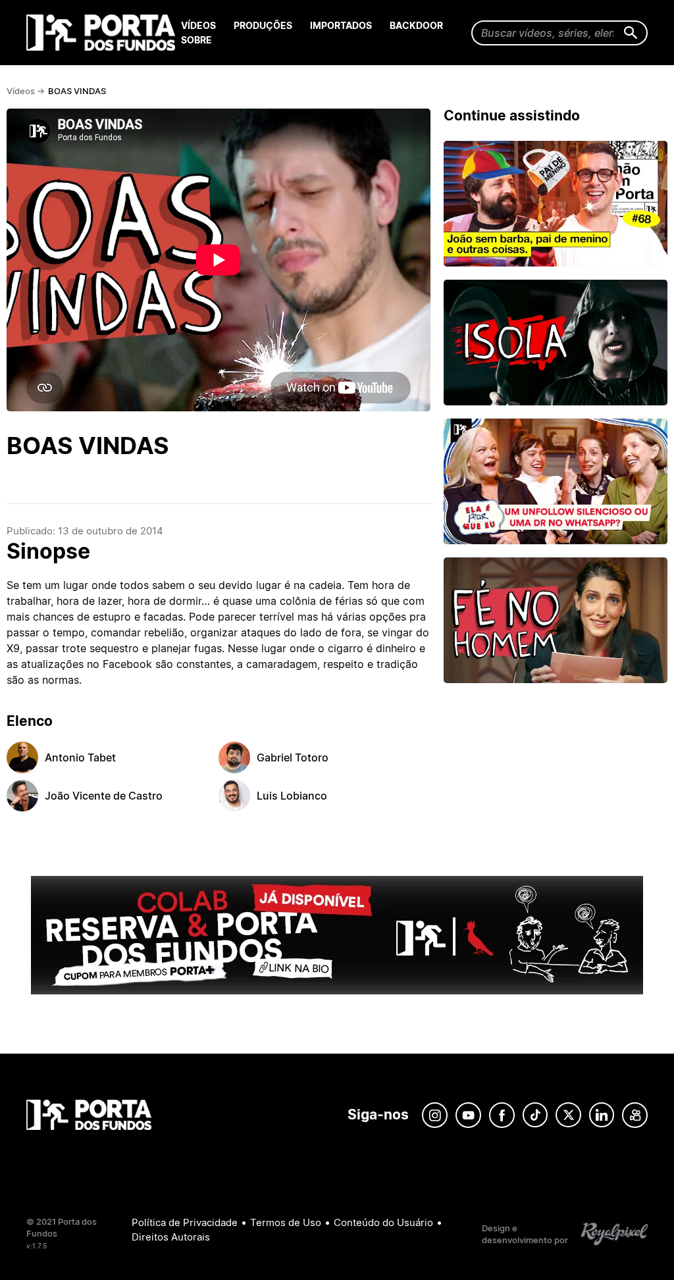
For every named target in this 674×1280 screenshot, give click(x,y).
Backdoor (416, 25)
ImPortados (341, 25)
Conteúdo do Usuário (383, 1222)
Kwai (635, 1115)
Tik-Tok (535, 1115)
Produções (263, 25)
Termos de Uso (285, 1222)
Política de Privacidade (185, 1222)
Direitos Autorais (171, 1237)
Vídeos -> (26, 91)
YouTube (468, 1115)
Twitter (568, 1115)
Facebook (502, 1115)
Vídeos (198, 25)
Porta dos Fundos (103, 32)
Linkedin (601, 1115)
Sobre (196, 39)
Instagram (435, 1115)
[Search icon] (631, 33)
